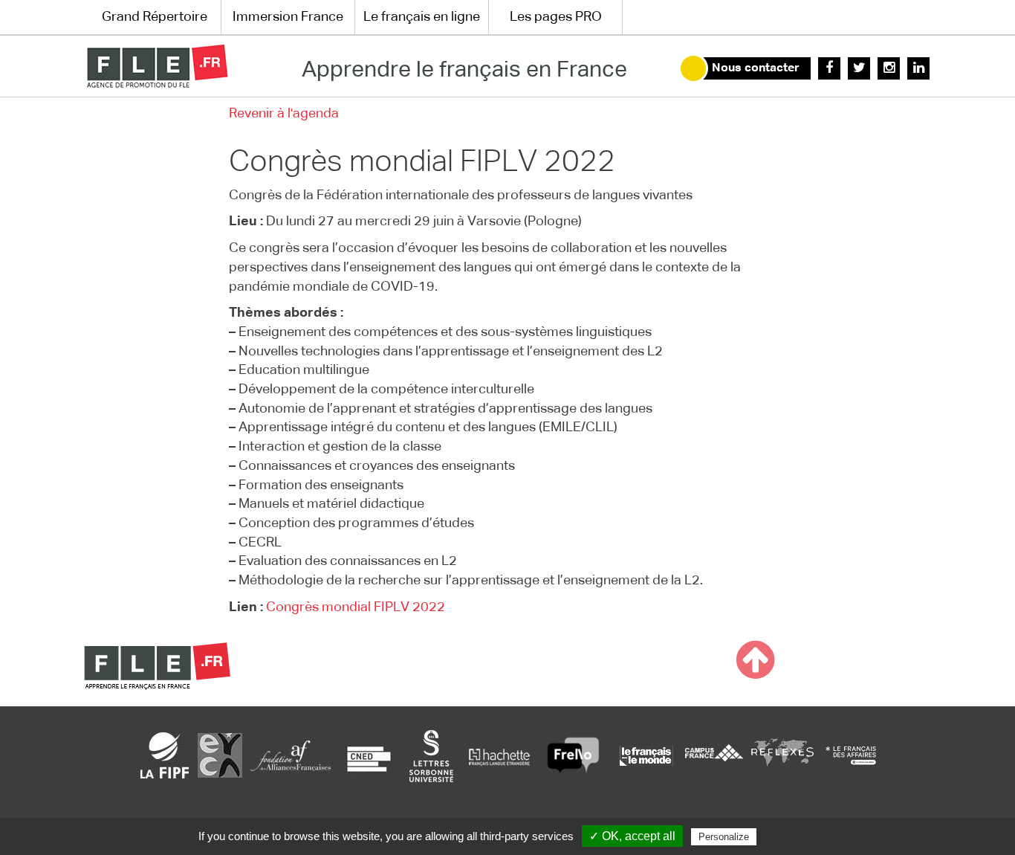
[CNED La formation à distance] (368, 755)
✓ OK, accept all (632, 836)
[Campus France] (714, 755)
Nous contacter (756, 68)
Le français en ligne (421, 17)
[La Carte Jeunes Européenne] (220, 755)
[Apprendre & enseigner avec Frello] (573, 755)
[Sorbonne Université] (431, 755)
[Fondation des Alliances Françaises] (290, 755)
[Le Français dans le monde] (645, 755)
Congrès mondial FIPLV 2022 (355, 607)
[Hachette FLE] (500, 755)
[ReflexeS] (782, 755)
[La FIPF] (165, 755)
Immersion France (288, 17)
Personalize (723, 836)
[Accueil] (157, 66)
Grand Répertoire (154, 17)
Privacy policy (796, 836)
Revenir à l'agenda (284, 113)
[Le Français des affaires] (851, 755)
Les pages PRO (556, 17)
